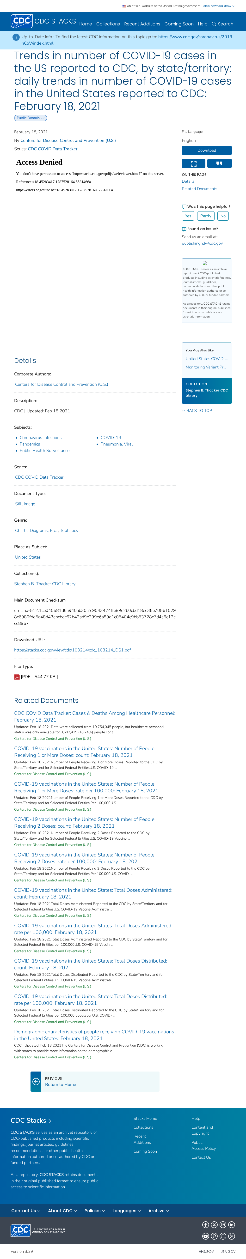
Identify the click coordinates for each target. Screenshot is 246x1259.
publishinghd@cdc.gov (202, 243)
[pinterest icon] (214, 1236)
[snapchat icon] (223, 1236)
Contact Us (201, 1157)
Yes (188, 216)
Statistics (69, 530)
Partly (205, 216)
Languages (124, 1211)
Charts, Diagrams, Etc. (36, 530)
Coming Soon (179, 24)
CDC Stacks (28, 1120)
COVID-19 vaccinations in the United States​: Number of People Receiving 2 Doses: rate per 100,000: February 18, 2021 (84, 858)
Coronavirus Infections (41, 437)
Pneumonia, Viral (117, 444)
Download (206, 150)
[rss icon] (231, 1236)
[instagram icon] (223, 1225)
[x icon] (214, 1225)
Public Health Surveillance (44, 450)
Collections (108, 24)
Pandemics (30, 444)
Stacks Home (145, 1118)
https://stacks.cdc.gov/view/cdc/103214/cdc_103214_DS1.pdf (72, 650)
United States (28, 557)
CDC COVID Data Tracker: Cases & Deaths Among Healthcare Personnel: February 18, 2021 (94, 716)
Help (203, 24)
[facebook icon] (205, 1225)
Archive (156, 1211)
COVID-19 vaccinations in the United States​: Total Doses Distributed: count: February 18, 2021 (90, 964)
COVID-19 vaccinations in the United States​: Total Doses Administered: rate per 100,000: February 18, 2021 (93, 929)
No (223, 216)
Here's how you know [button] (217, 6)
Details (188, 181)
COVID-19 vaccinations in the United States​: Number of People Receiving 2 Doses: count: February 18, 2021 (84, 822)
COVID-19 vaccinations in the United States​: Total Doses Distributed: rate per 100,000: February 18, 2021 (90, 999)
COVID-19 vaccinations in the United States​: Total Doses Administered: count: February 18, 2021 (93, 893)
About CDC (60, 1211)
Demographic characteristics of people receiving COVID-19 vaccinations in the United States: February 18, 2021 (94, 1035)
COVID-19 (111, 437)
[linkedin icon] (231, 1225)
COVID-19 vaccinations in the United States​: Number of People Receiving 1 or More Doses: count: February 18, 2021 (84, 752)
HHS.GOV (206, 1251)
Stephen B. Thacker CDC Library (44, 584)
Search (225, 24)
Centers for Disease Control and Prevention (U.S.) (68, 140)
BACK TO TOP (199, 410)
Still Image (25, 504)
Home (85, 24)
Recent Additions (142, 24)
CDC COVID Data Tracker (52, 149)
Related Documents (199, 189)
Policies (93, 1211)
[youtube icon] (205, 1236)
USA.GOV (228, 1251)
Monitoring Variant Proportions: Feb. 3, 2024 (207, 367)
